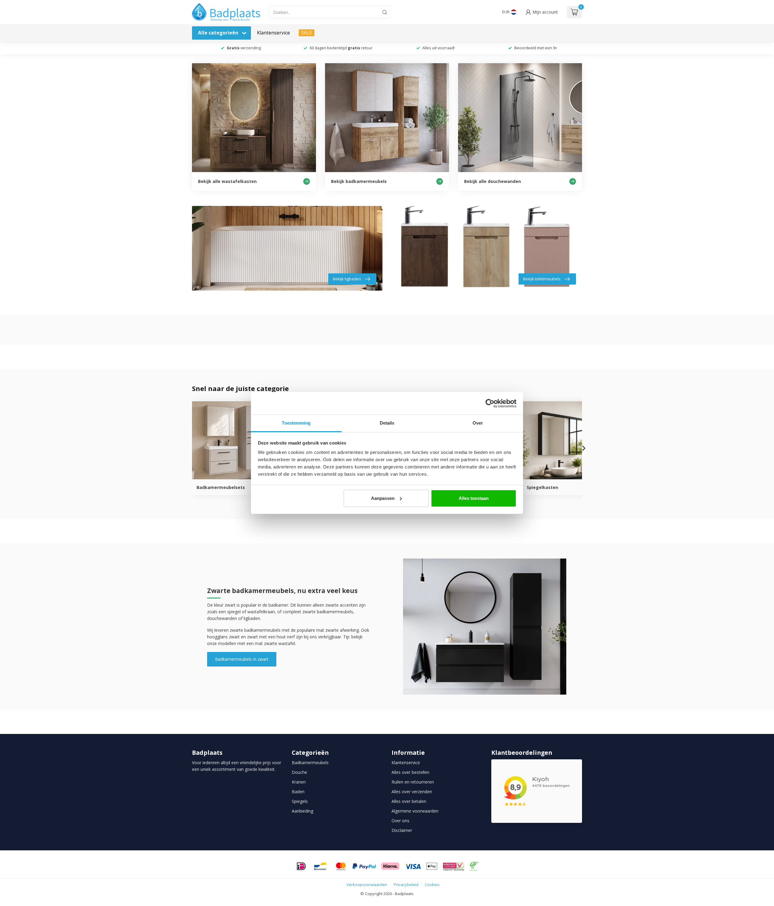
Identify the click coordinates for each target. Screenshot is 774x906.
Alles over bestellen (410, 772)
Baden (298, 791)
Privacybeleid (406, 884)
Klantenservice (273, 33)
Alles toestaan (474, 498)
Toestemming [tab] (296, 422)
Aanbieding (302, 811)
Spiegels (300, 801)
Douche (299, 772)
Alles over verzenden (412, 791)
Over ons (400, 820)
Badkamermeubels (310, 762)
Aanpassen (383, 498)
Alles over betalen (409, 801)
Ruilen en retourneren (413, 782)
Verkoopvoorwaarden (366, 884)
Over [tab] (478, 422)
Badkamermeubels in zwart (241, 659)
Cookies (432, 884)
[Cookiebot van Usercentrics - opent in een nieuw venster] (489, 403)
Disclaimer (402, 830)
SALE (306, 33)
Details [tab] (387, 422)
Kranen (299, 782)
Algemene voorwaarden (415, 811)
